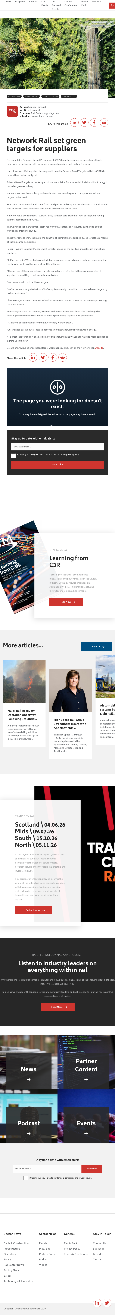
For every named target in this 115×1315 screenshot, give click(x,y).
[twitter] (107, 1303)
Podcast (33, 2)
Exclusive (96, 2)
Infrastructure (12, 1249)
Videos (43, 1265)
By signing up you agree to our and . (48, 454)
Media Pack (84, 4)
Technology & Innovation (19, 1281)
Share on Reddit (104, 122)
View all (95, 647)
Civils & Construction (16, 1243)
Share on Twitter (84, 122)
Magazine (20, 2)
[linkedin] (97, 1303)
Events (43, 1243)
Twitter (97, 1260)
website (99, 348)
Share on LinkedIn (74, 122)
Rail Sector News (14, 1265)
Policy (7, 1260)
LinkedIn (98, 1254)
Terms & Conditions (75, 1254)
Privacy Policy (72, 1249)
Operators (10, 1254)
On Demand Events (56, 5)
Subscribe (99, 1249)
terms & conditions (53, 454)
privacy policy (72, 454)
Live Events (44, 4)
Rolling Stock (11, 1270)
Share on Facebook (94, 122)
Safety (7, 1276)
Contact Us (99, 1243)
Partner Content (48, 1254)
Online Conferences (71, 4)
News (9, 2)
